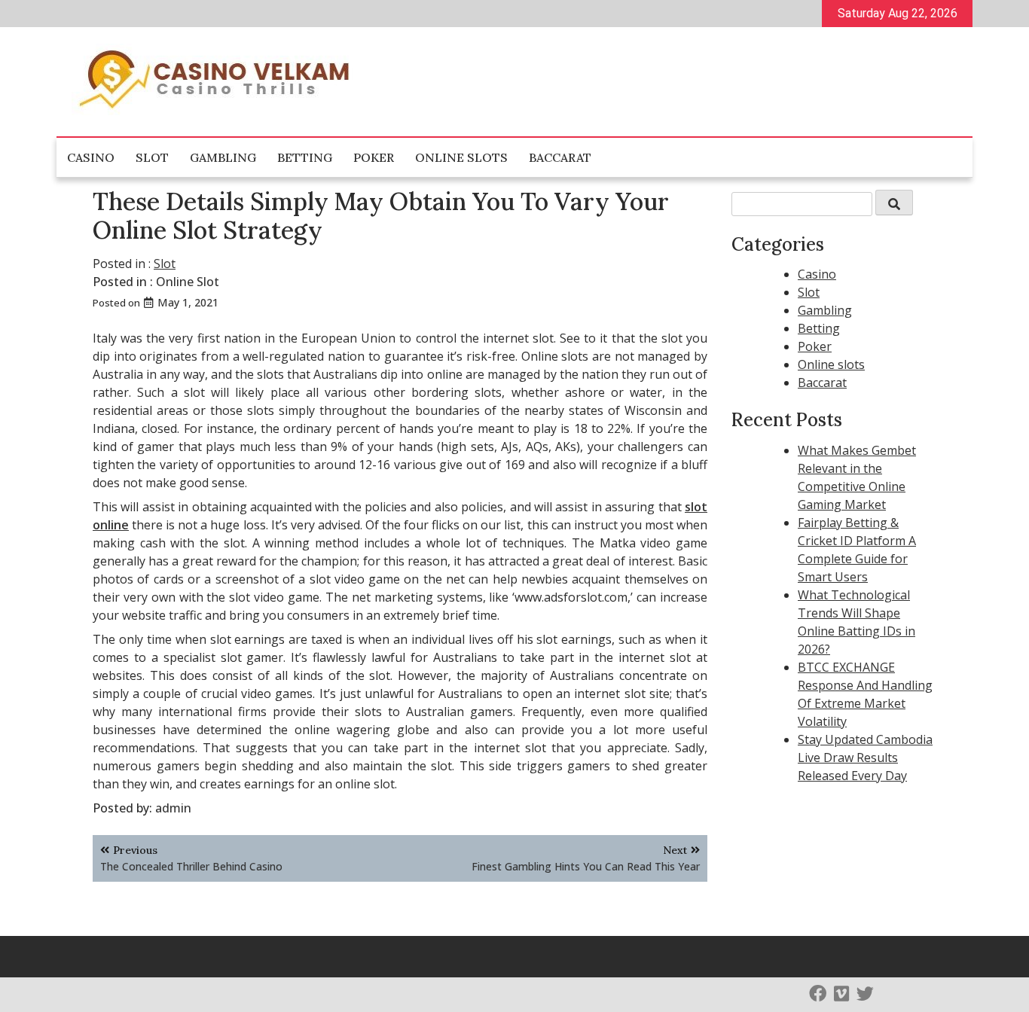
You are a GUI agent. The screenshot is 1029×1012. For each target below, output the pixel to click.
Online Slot (187, 281)
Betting (304, 157)
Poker (373, 157)
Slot (152, 157)
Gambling (223, 157)
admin (173, 808)
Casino (91, 157)
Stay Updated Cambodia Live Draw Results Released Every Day (865, 757)
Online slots (461, 157)
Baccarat (560, 157)
